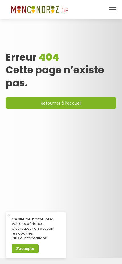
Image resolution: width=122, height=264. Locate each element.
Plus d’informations (29, 238)
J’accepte (25, 248)
